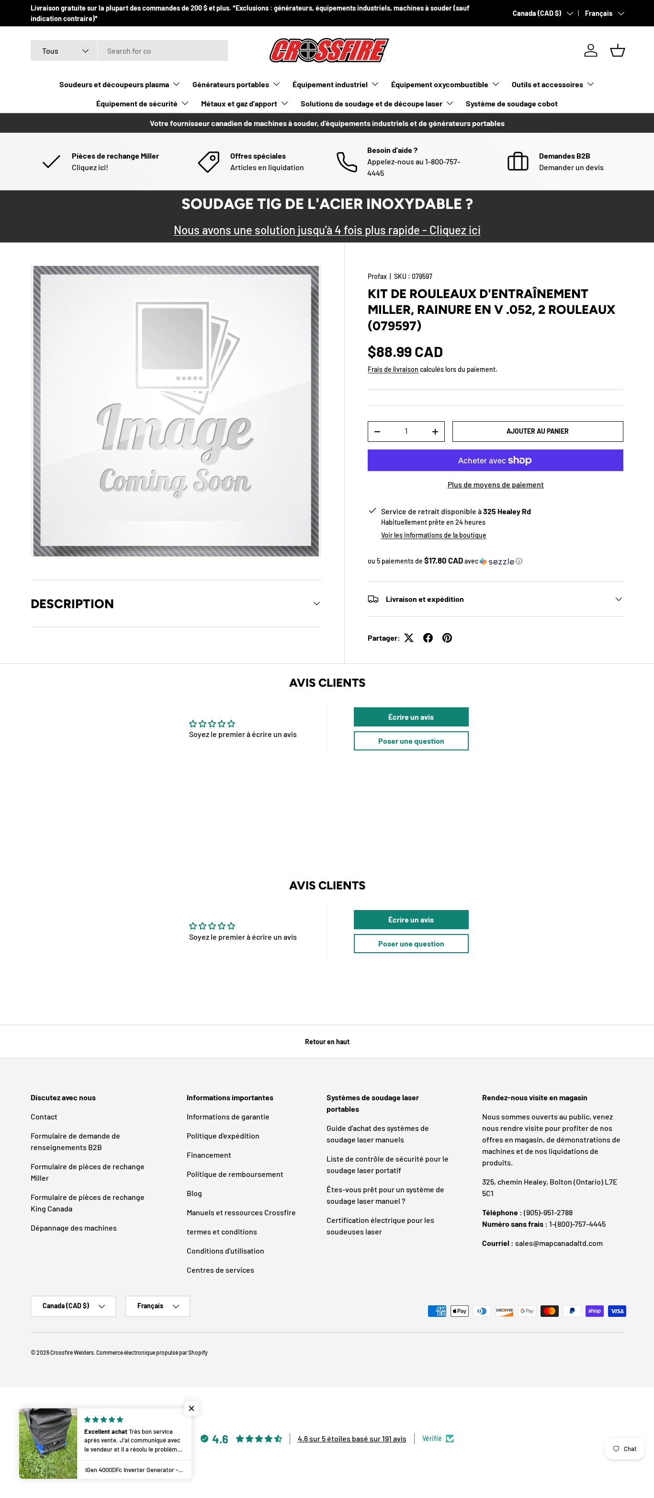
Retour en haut (327, 1041)
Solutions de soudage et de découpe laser (371, 103)
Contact (44, 1116)
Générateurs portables (230, 84)
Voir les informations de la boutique (433, 535)
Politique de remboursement (235, 1173)
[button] (617, 50)
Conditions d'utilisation (225, 1250)
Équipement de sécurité (137, 103)
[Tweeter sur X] (408, 637)
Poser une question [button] (411, 740)
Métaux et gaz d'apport (239, 103)
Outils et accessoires (547, 84)
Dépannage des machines (74, 1227)
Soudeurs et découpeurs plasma (114, 84)
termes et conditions (222, 1231)
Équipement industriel (330, 84)
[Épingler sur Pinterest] (447, 637)
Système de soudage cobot (512, 103)
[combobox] (129, 50)
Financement (209, 1154)
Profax (377, 276)
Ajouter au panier (538, 431)
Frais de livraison (393, 369)
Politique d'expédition (223, 1135)
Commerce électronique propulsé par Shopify (152, 1352)
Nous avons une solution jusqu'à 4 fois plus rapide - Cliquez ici (327, 230)
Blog (194, 1193)
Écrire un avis (411, 716)
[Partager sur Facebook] (428, 637)
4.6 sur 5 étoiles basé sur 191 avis (352, 1438)
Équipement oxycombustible (439, 84)
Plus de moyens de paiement (496, 484)
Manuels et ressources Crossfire (241, 1212)
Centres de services (220, 1269)
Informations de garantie (228, 1116)
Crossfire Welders (72, 1352)
